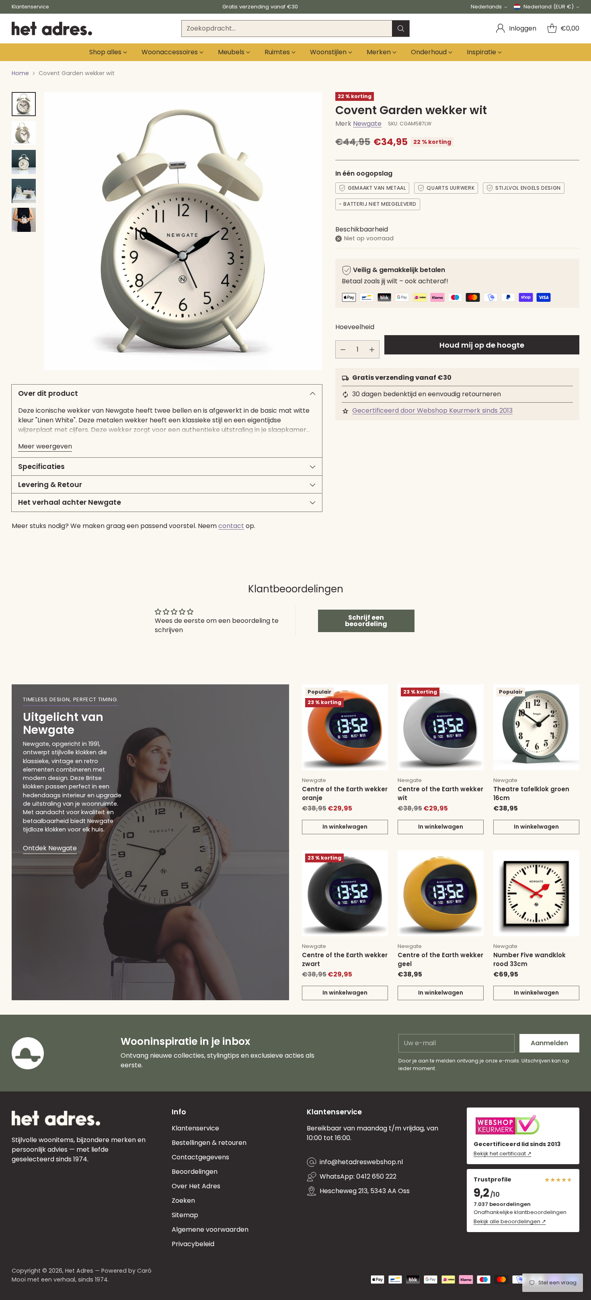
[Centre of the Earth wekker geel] (441, 893)
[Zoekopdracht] (401, 28)
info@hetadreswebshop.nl (361, 1162)
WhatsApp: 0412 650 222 (358, 1176)
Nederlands (486, 6)
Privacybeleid (193, 1244)
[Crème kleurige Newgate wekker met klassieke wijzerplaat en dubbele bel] (183, 231)
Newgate (367, 123)
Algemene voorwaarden (210, 1229)
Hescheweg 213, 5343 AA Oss (365, 1191)
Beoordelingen (195, 1171)
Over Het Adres (196, 1186)
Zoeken (183, 1200)
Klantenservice (195, 1128)
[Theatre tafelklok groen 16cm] (536, 727)
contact (231, 525)
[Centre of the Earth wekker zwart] (345, 893)
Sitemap (185, 1215)
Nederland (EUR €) (548, 6)
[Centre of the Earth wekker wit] (441, 727)
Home (20, 73)
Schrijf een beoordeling (366, 621)
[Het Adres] (52, 28)
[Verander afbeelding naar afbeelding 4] (24, 191)
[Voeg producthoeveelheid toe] (372, 349)
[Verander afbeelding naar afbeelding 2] (24, 133)
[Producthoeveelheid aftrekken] (343, 349)
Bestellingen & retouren (209, 1142)
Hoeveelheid (354, 327)
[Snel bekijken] (377, 695)
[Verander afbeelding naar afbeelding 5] (24, 220)
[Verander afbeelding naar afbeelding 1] (24, 104)
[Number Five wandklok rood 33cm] (536, 893)
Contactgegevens (200, 1157)
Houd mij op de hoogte (481, 345)
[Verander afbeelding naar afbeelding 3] (24, 162)
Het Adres (79, 1271)
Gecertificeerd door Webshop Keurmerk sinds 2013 (432, 411)
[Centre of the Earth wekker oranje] (345, 727)
